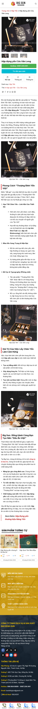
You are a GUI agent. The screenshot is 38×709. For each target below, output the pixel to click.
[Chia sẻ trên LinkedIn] (15, 92)
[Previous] (5, 34)
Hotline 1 (4, 707)
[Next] (33, 34)
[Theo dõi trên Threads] (15, 650)
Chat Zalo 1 (12, 707)
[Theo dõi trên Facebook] (3, 650)
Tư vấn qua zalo (19, 71)
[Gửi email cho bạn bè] (10, 92)
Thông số (18, 80)
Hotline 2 (18, 707)
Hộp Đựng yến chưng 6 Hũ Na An (9, 551)
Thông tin (29, 80)
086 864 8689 (12, 686)
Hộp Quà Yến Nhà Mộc (28, 550)
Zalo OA (33, 707)
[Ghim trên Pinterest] (12, 92)
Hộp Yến (14, 11)
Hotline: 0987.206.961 (19, 66)
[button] (3, 3)
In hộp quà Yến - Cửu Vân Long (16, 88)
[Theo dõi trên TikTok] (7, 650)
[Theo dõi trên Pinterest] (7, 655)
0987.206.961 (25, 686)
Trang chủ (5, 11)
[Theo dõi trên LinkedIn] (11, 655)
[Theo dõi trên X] (11, 650)
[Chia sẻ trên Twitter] (7, 92)
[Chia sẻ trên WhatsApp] (3, 92)
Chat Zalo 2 (26, 707)
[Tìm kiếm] (35, 4)
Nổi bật (7, 80)
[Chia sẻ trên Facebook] (5, 92)
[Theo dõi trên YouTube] (15, 655)
